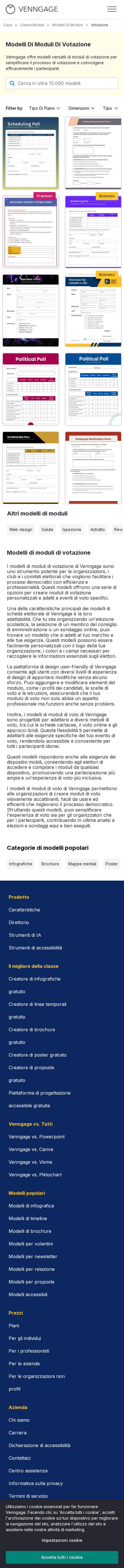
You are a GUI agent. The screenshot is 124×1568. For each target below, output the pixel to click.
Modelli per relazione (32, 1269)
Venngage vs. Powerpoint (37, 1136)
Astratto (98, 529)
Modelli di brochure (30, 1231)
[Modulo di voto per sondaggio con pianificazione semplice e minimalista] (93, 232)
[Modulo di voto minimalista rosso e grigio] (93, 468)
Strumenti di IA (25, 935)
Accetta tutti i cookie (62, 1557)
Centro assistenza (28, 1471)
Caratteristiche (24, 910)
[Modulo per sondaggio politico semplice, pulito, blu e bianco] (93, 389)
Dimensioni (79, 108)
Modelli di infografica (31, 1206)
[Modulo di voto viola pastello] (93, 153)
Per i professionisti (29, 1351)
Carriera (18, 1433)
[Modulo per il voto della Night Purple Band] (31, 310)
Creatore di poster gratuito (38, 1055)
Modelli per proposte (32, 1282)
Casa (7, 25)
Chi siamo (19, 1420)
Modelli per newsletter (33, 1256)
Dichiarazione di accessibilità (39, 1445)
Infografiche (20, 863)
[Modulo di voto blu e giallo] (93, 310)
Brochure (50, 863)
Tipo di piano (42, 108)
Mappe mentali (82, 863)
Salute (47, 529)
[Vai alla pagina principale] (32, 9)
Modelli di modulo (67, 25)
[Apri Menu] (112, 9)
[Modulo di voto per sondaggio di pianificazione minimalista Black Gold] (31, 468)
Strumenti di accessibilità (35, 948)
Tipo (107, 108)
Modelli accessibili (28, 1294)
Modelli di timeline (28, 1218)
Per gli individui (25, 1338)
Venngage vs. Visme (30, 1162)
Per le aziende (24, 1363)
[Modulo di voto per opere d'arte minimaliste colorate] (31, 232)
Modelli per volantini (31, 1244)
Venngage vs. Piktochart (35, 1175)
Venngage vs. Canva (31, 1149)
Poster (112, 863)
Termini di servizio (28, 1496)
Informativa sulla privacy (36, 1483)
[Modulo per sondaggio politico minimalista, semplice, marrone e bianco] (31, 389)
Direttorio (19, 922)
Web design (20, 529)
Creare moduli (32, 25)
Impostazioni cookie (62, 1540)
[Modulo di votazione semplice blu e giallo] (31, 153)
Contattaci (20, 1458)
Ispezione (72, 529)
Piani (14, 1325)
